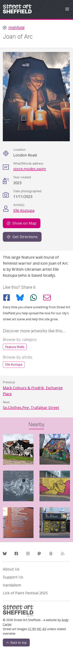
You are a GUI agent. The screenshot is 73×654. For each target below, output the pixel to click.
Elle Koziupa (23, 210)
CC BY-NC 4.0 (37, 629)
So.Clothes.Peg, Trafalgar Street (31, 407)
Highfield (16, 28)
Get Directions (25, 236)
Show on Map (24, 223)
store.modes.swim (29, 168)
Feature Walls (14, 347)
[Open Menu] (67, 9)
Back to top (18, 642)
